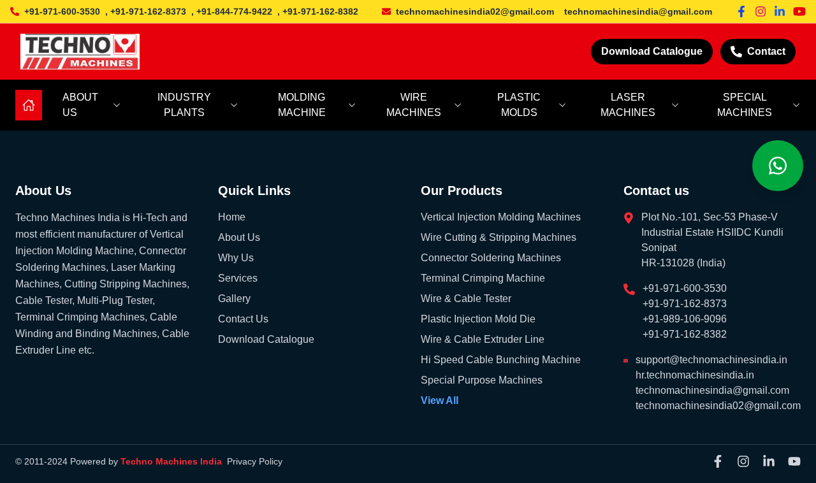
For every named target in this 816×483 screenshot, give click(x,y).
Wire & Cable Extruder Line (482, 339)
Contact (766, 51)
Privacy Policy (254, 461)
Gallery (234, 298)
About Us (239, 237)
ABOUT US (80, 105)
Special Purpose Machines (482, 380)
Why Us (236, 257)
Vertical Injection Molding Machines (501, 217)
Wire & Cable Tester (466, 298)
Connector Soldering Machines (491, 257)
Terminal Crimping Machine (483, 278)
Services (238, 278)
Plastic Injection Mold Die (478, 319)
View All (439, 400)
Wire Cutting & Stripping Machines (498, 237)
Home (231, 217)
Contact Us (243, 319)
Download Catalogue (652, 51)
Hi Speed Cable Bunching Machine (501, 359)
